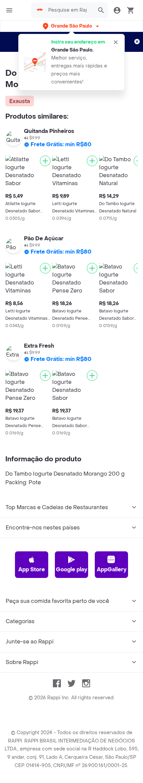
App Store (31, 569)
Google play (71, 569)
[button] (71, 26)
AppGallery (111, 569)
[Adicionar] (45, 161)
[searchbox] (69, 10)
